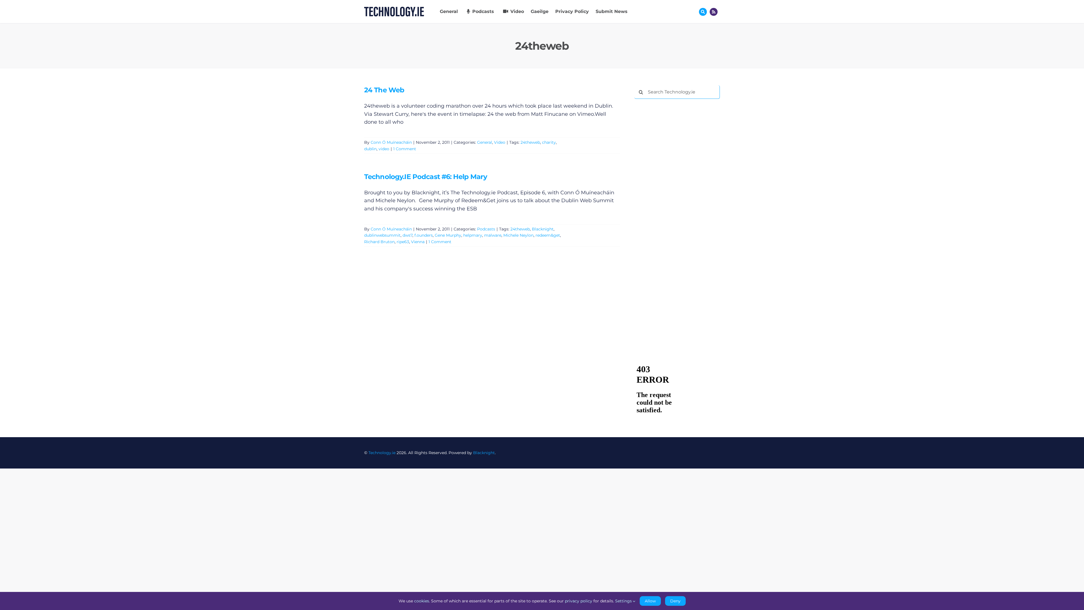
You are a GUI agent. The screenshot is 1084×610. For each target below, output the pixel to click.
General (484, 142)
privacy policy (578, 601)
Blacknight (543, 229)
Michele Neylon (518, 235)
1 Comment (404, 148)
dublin (370, 148)
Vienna (418, 241)
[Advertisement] (676, 189)
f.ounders (423, 235)
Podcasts (486, 229)
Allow (650, 601)
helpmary (472, 235)
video (384, 148)
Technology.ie (381, 452)
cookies (421, 601)
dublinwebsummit (382, 235)
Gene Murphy (448, 235)
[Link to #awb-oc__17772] (703, 12)
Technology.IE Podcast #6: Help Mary (425, 177)
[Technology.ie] (394, 9)
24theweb (530, 142)
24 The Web (384, 90)
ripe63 (403, 241)
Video (499, 142)
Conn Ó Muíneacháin (391, 142)
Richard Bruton (379, 241)
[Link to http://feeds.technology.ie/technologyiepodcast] (714, 12)
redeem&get (548, 235)
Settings (624, 601)
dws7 (407, 235)
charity (549, 142)
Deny (675, 601)
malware (492, 235)
